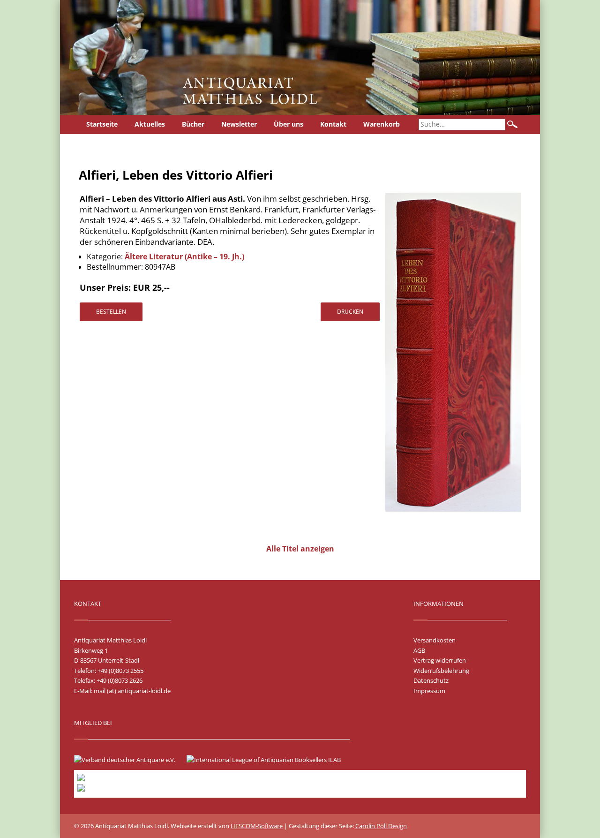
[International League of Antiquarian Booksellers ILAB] (268, 759)
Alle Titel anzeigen (300, 549)
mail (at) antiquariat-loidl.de (132, 691)
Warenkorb (381, 124)
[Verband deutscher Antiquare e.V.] (129, 759)
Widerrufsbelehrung (441, 670)
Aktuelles (150, 124)
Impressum (429, 691)
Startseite (102, 124)
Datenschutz (431, 680)
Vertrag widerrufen (439, 660)
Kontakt (333, 124)
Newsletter (239, 124)
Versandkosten (434, 640)
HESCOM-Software (257, 826)
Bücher (193, 124)
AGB (419, 650)
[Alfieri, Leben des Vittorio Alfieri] (453, 509)
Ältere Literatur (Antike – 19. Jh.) (184, 256)
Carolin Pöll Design (381, 826)
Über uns (288, 124)
